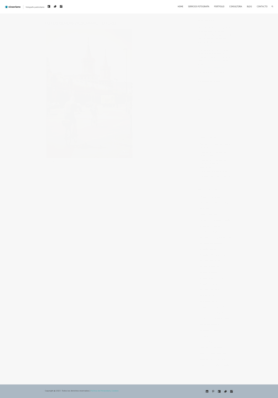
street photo (205, 365)
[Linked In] (207, 391)
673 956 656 (214, 60)
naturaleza (204, 330)
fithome (203, 231)
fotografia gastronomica (210, 243)
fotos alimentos (206, 295)
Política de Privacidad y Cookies (105, 390)
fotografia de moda (222, 237)
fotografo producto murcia (211, 278)
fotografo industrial (208, 272)
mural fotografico (217, 312)
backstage (215, 197)
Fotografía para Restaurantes (214, 171)
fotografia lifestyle (207, 249)
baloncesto (204, 202)
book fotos (204, 208)
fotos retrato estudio (208, 301)
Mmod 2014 (218, 307)
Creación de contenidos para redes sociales (214, 154)
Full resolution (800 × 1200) (134, 160)
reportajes (218, 347)
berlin (217, 202)
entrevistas (204, 226)
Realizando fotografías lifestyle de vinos (215, 146)
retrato (202, 353)
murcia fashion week (219, 318)
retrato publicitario (218, 353)
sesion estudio (206, 359)
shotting (221, 359)
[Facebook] (49, 6)
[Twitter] (55, 6)
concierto (203, 220)
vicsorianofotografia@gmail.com (213, 67)
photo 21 (218, 330)
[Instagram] (61, 6)
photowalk (204, 336)
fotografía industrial (208, 283)
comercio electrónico (209, 214)
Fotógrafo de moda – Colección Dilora (215, 178)
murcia (202, 318)
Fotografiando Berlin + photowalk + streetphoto (97, 160)
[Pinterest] (213, 391)
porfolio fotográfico (208, 341)
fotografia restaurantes (209, 260)
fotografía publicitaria (209, 289)
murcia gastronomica (209, 324)
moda (202, 312)
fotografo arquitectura (209, 266)
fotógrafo (203, 307)
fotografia (203, 237)
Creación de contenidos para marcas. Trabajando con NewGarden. (214, 164)
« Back (49, 164)
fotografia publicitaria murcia (212, 255)
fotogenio (215, 231)
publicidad (204, 347)
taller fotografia (222, 365)
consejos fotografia (221, 220)
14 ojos (202, 197)
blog (226, 202)
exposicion (219, 226)
